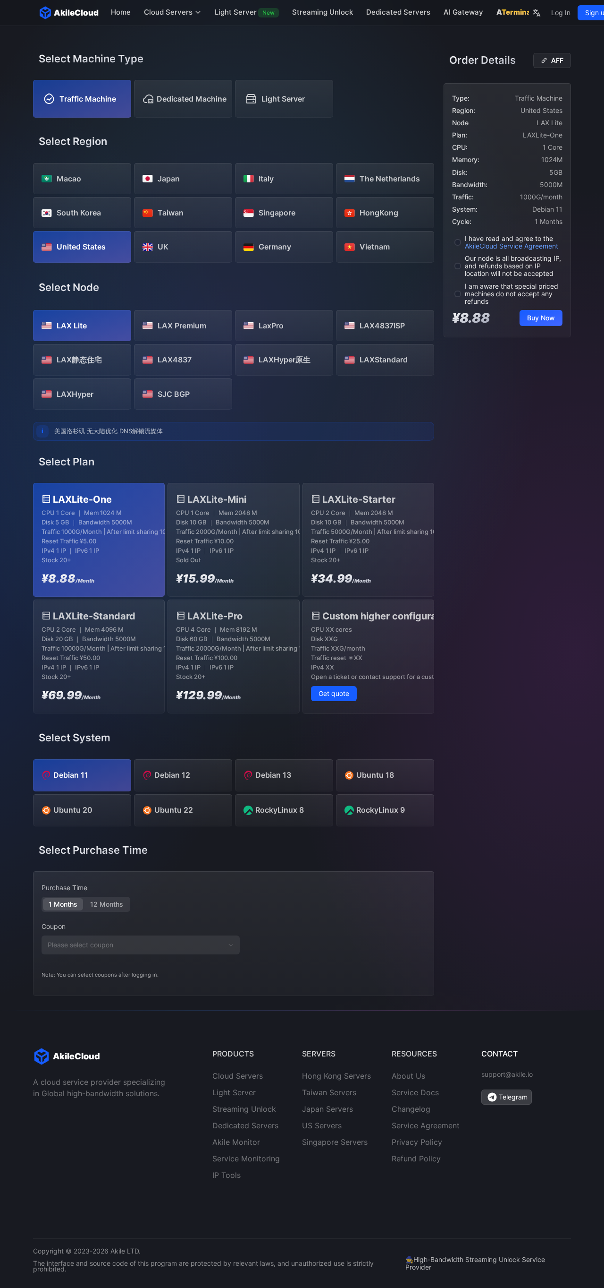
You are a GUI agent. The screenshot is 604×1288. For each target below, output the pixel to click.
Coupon (54, 926)
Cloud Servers (169, 12)
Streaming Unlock (322, 12)
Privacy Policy (417, 1142)
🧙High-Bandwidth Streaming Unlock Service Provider (475, 1263)
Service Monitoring (246, 1158)
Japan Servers (327, 1109)
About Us (408, 1076)
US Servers (322, 1125)
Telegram (513, 1097)
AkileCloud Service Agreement (511, 246)
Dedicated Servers (398, 12)
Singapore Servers (335, 1142)
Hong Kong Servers (336, 1076)
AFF (557, 60)
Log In (560, 13)
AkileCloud (76, 12)
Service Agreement (426, 1125)
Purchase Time (64, 888)
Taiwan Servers (329, 1092)
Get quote (334, 693)
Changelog (411, 1109)
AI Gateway (463, 12)
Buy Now (541, 318)
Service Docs (415, 1092)
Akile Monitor (236, 1142)
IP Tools (226, 1175)
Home (121, 12)
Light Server (245, 12)
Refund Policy (416, 1158)
